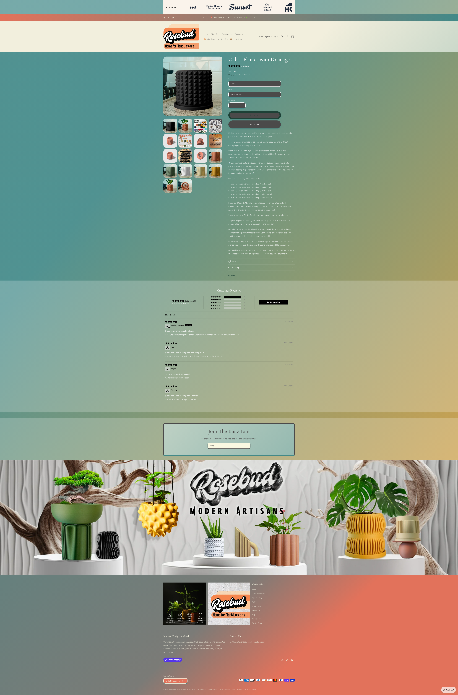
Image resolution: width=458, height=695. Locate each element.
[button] (226, 34)
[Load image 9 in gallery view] (185, 156)
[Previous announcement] (203, 17)
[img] (171, 321)
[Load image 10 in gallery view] (200, 156)
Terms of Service (258, 593)
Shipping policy (237, 689)
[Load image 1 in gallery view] (170, 126)
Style (230, 90)
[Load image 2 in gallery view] (185, 126)
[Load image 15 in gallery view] (215, 171)
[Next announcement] (254, 17)
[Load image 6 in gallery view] (200, 141)
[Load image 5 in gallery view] (185, 141)
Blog (253, 614)
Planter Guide (257, 623)
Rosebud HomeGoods (175, 689)
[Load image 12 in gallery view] (170, 171)
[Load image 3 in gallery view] (200, 126)
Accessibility (256, 619)
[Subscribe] (247, 446)
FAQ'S (254, 602)
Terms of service (225, 689)
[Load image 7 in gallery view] (215, 141)
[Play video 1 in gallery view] (215, 126)
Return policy (257, 598)
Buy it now (254, 124)
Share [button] (233, 275)
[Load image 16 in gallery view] (170, 186)
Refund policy (202, 689)
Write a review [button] (273, 302)
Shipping (231, 75)
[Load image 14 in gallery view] (200, 171)
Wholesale (256, 610)
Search (254, 589)
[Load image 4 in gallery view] (170, 141)
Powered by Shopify (188, 689)
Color (230, 79)
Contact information (250, 689)
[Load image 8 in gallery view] (170, 156)
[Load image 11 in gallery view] (215, 156)
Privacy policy (212, 689)
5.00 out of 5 (191, 300)
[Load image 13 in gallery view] (185, 171)
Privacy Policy (257, 606)
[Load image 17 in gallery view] (185, 186)
